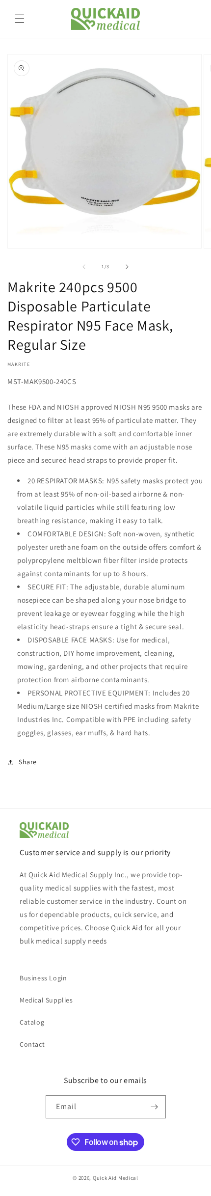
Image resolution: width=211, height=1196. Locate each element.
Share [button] (28, 761)
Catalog (32, 1022)
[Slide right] (127, 267)
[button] (19, 18)
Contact (32, 1044)
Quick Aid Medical (115, 1177)
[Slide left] (84, 267)
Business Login (43, 977)
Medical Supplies (46, 1000)
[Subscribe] (154, 1106)
